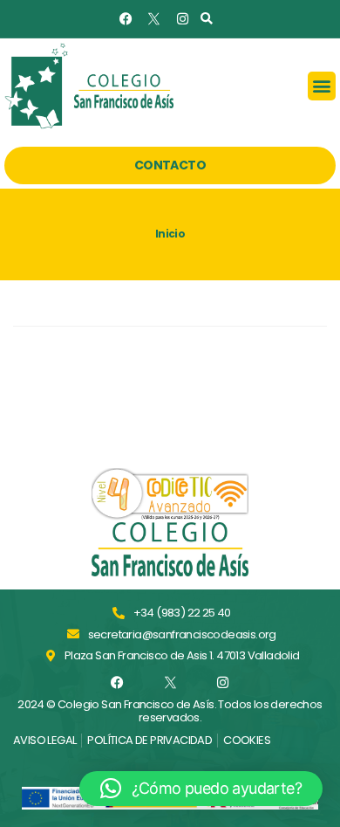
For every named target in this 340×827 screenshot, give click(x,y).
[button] (206, 18)
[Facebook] (126, 18)
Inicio (170, 234)
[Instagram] (181, 18)
